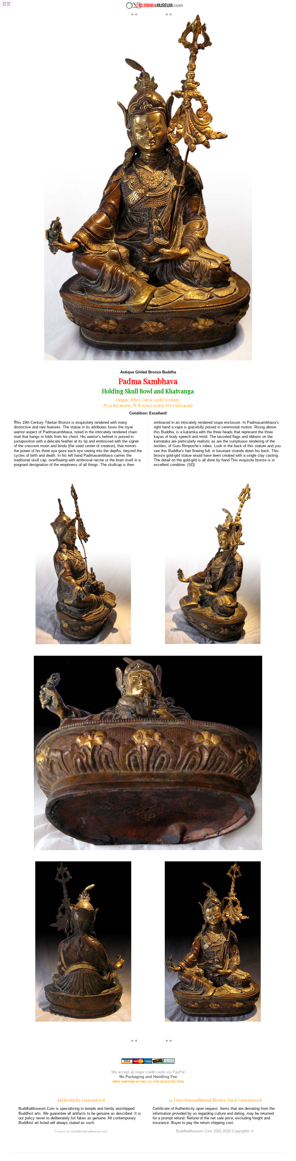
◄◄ (134, 14)
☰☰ (6, 3)
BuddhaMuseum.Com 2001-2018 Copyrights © (215, 1131)
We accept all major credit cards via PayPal (148, 1072)
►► (169, 14)
